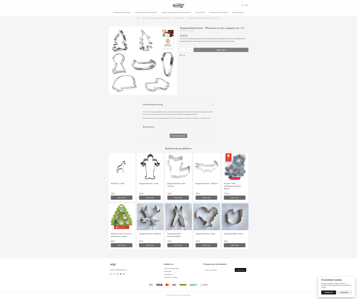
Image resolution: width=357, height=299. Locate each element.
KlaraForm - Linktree (170, 277)
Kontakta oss (168, 274)
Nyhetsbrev (168, 271)
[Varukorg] (246, 5)
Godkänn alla (329, 292)
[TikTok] (124, 274)
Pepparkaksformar (179, 18)
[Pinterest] (120, 274)
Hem (138, 18)
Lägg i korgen (122, 197)
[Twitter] (114, 274)
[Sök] (243, 5)
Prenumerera (240, 270)
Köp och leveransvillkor (171, 268)
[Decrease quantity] (182, 50)
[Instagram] (117, 274)
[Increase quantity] (191, 50)
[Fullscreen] (143, 60)
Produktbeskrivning (153, 104)
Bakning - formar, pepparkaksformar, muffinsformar (156, 18)
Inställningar (344, 292)
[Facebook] (111, 274)
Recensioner (149, 126)
